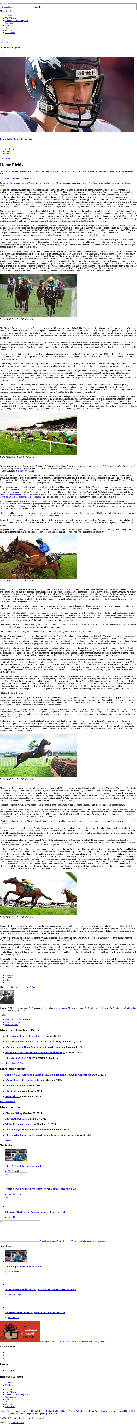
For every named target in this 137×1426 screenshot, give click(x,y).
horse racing (5, 158)
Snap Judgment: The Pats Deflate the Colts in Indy (33, 1041)
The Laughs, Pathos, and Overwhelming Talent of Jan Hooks (39, 1135)
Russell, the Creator (16, 1118)
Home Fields (12, 1096)
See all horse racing (8, 1101)
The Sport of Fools (15, 1085)
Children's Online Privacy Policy (67, 1411)
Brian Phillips (13, 1217)
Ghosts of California (16, 1091)
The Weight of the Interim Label (23, 1166)
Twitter (8, 151)
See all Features (6, 1140)
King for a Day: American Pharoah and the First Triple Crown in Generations (48, 1074)
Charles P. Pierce (10, 178)
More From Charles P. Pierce (17, 1020)
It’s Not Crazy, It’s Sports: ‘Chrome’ (25, 1080)
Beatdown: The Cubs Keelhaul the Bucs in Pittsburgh (35, 1052)
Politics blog (130, 1008)
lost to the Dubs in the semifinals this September (20, 497)
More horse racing (13, 1022)
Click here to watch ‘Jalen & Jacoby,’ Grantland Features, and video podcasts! (73, 1241)
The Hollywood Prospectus (16, 20)
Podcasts (9, 25)
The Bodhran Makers (25, 471)
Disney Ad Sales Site (50, 1413)
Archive (3, 1015)
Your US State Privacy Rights (39, 1411)
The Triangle (10, 18)
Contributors (10, 23)
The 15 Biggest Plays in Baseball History (27, 1129)
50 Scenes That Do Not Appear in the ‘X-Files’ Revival (35, 1211)
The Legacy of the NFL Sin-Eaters (24, 1036)
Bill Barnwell (13, 1171)
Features (8, 16)
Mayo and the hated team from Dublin (16, 494)
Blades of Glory (14, 1113)
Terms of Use (5, 1411)
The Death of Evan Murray (20, 1057)
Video (7, 28)
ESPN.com (10, 32)
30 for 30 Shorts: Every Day (21, 1124)
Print (7, 154)
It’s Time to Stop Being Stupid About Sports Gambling (35, 1047)
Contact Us (35, 1413)
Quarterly (9, 30)
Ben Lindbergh (14, 1194)
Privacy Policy (19, 1411)
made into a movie (110, 501)
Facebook (9, 149)
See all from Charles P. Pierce (12, 1063)
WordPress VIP (17, 1422)
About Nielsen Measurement (112, 1411)
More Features (11, 1024)
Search (5, 7)
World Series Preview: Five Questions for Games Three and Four (40, 1188)
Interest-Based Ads (90, 1411)
